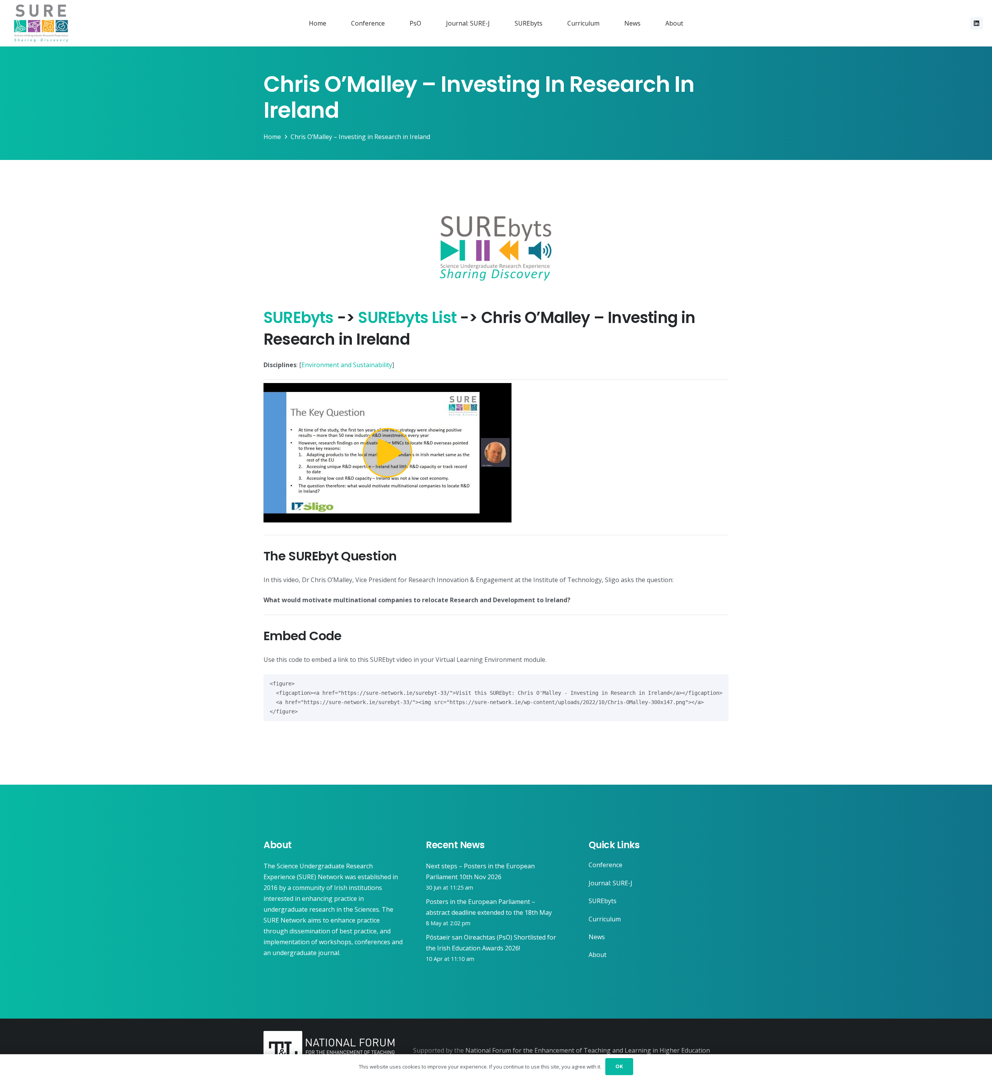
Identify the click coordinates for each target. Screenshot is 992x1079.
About (597, 954)
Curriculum (605, 919)
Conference (605, 865)
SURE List (407, 317)
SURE (299, 317)
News (597, 937)
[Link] (41, 23)
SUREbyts (603, 901)
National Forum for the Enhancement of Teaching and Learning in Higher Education (587, 1050)
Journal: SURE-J (610, 883)
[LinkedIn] (976, 23)
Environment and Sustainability (346, 365)
